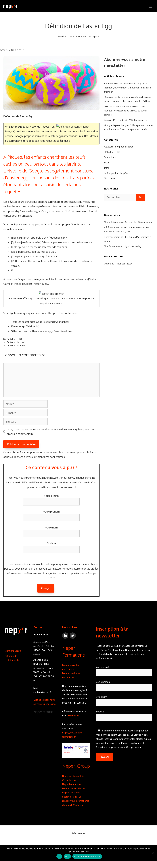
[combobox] (120, 197)
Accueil (4, 50)
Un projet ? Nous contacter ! (118, 263)
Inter (106, 162)
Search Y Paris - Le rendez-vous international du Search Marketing (75, 800)
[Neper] (10, 6)
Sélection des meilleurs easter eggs (32, 331)
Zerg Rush (18, 256)
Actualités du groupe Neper (118, 146)
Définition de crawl (16, 342)
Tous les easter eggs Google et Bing (32, 321)
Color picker (19, 247)
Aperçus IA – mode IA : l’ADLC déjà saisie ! (126, 120)
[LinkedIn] (65, 635)
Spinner (16, 237)
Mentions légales (14, 650)
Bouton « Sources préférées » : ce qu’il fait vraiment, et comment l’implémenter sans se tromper (127, 87)
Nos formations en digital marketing (122, 246)
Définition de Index (16, 345)
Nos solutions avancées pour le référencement (128, 222)
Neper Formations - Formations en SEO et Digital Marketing (73, 788)
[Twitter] (73, 635)
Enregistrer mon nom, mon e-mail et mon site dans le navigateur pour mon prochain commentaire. (51, 431)
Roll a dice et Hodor (24, 261)
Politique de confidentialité (87, 856)
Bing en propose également (33, 279)
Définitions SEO (14, 339)
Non (67, 856)
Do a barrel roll (21, 251)
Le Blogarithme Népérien (117, 173)
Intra (106, 167)
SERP (68, 211)
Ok (59, 856)
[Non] (153, 852)
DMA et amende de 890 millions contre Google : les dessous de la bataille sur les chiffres (125, 110)
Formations (110, 157)
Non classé (17, 50)
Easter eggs (18, 326)
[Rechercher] (140, 197)
